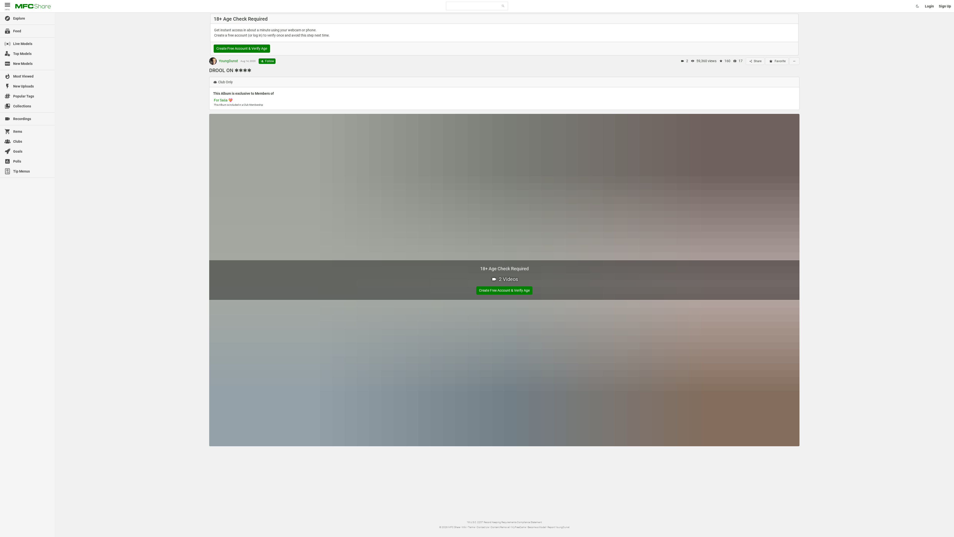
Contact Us (483, 527)
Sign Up (945, 6)
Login (929, 6)
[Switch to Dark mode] (917, 6)
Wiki (464, 527)
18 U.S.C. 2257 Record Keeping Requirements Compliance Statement (504, 522)
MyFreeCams (518, 527)
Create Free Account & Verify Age (241, 48)
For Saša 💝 (223, 100)
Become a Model (537, 527)
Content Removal (500, 527)
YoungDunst (228, 61)
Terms (471, 527)
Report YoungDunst (558, 527)
